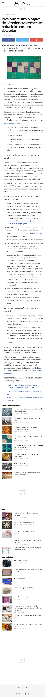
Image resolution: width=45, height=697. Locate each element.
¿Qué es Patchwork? (21, 463)
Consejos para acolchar (9, 14)
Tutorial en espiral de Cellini (23, 588)
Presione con (12, 233)
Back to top (22, 687)
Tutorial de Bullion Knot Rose (24, 531)
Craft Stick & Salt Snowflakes (24, 522)
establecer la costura (32, 230)
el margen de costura (33, 233)
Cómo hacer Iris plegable (22, 597)
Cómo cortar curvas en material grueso (27, 615)
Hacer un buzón (19, 579)
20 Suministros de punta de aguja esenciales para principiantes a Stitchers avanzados (28, 608)
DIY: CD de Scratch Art (22, 560)
